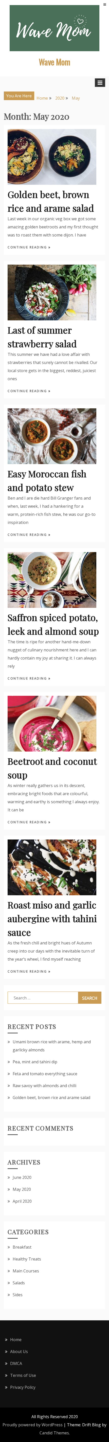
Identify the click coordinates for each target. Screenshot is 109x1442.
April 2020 (22, 1201)
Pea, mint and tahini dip (35, 1062)
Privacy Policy (22, 1387)
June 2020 (22, 1177)
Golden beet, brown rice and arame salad (51, 1097)
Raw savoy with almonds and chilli (44, 1085)
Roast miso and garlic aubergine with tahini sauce (52, 918)
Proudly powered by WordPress (33, 1425)
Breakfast (22, 1247)
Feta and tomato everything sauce (45, 1073)
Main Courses (26, 1271)
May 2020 (22, 1189)
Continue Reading (28, 247)
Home (16, 1339)
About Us (19, 1351)
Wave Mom (54, 62)
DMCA (16, 1363)
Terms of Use (23, 1375)
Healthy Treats (27, 1259)
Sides (18, 1295)
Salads (19, 1283)
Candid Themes (54, 1433)
